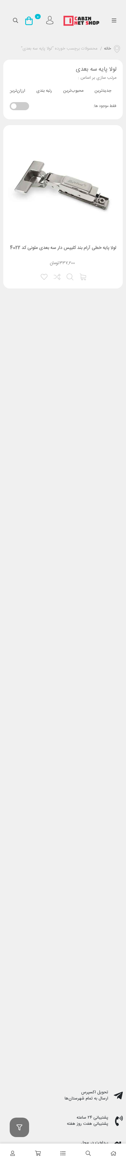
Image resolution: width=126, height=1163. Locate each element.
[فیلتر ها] (19, 1127)
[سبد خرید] (37, 1153)
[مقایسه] (57, 276)
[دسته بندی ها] (63, 1153)
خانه (107, 49)
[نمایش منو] (114, 21)
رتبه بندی (44, 90)
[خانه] (113, 1153)
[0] (30, 21)
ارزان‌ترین (17, 90)
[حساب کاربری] (12, 1153)
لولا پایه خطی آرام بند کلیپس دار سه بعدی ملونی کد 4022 (63, 248)
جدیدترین (102, 90)
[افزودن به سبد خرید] (83, 276)
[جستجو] (88, 1153)
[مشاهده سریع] (70, 276)
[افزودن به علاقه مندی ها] (44, 276)
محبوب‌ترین (73, 90)
